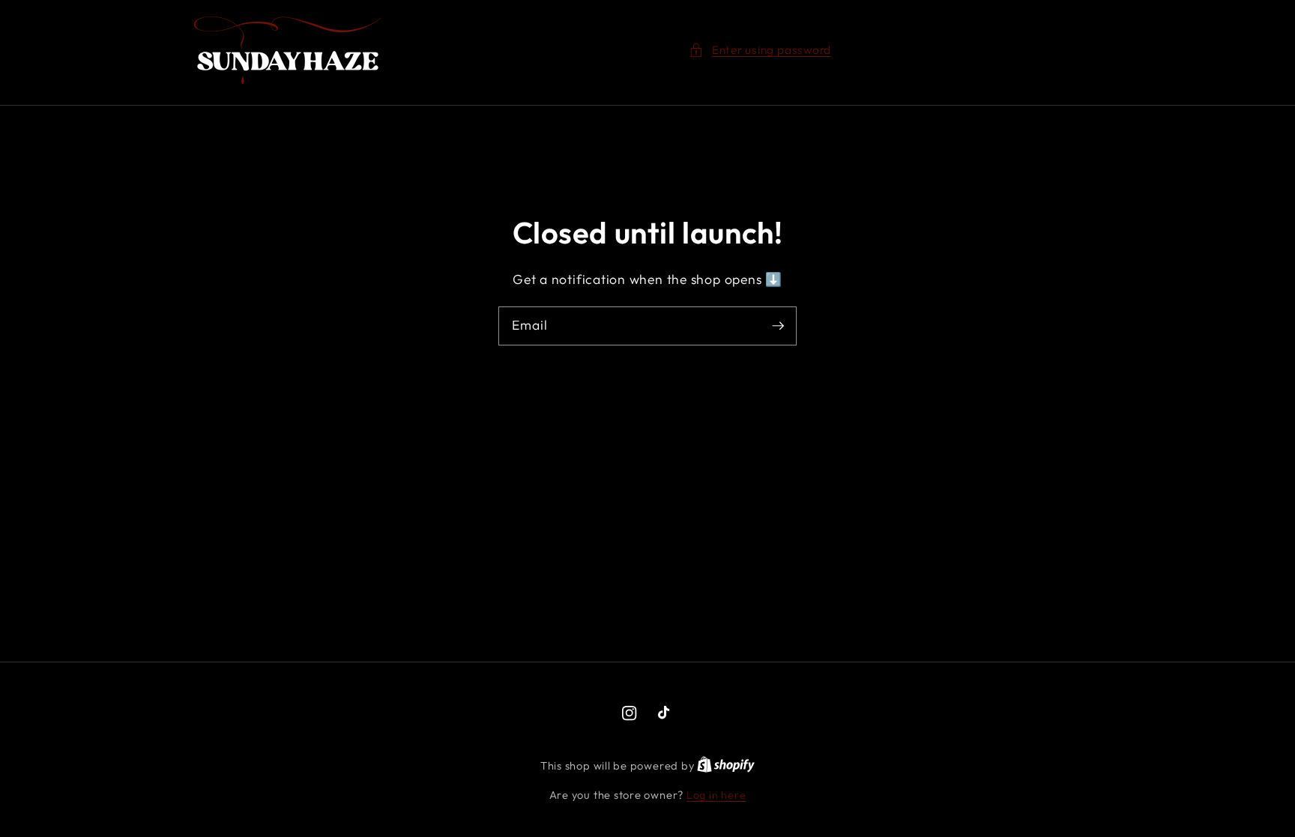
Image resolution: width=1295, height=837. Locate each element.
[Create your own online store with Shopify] (726, 766)
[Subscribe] (778, 325)
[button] (760, 50)
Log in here (716, 795)
